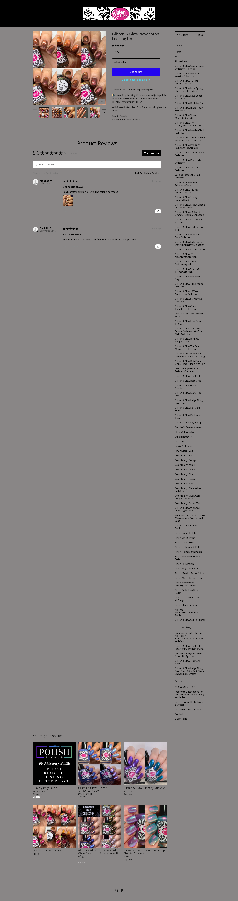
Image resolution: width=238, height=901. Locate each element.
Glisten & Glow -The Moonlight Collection (186, 255)
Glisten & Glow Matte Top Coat (188, 394)
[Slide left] (35, 112)
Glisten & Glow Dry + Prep (188, 422)
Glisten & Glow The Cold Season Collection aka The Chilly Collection (188, 331)
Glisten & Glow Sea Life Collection (186, 169)
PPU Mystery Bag (184, 450)
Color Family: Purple (185, 478)
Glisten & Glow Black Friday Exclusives (189, 109)
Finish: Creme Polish (185, 533)
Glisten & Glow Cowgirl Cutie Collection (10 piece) (189, 67)
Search (178, 56)
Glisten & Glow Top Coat (187, 376)
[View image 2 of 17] (57, 112)
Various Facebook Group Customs (188, 176)
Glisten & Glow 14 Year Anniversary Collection (186, 293)
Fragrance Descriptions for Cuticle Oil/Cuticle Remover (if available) (190, 694)
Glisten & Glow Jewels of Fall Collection (189, 131)
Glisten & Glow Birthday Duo (189, 103)
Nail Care (179, 441)
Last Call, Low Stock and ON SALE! (189, 315)
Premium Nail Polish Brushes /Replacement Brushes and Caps (190, 518)
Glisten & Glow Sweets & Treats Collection (187, 270)
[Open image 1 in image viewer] (69, 68)
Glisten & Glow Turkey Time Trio (189, 228)
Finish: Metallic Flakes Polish (189, 573)
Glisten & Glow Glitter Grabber (186, 387)
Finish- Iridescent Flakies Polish (187, 558)
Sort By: (138, 173)
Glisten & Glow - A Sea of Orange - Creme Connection (189, 213)
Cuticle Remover (183, 436)
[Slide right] (104, 112)
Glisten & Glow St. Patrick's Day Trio (188, 300)
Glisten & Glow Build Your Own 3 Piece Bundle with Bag (190, 362)
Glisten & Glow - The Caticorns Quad (185, 263)
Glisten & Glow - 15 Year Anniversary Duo (187, 191)
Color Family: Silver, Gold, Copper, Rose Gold (188, 497)
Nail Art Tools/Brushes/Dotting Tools (187, 612)
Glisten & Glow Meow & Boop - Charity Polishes (190, 206)
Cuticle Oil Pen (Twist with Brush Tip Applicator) (188, 655)
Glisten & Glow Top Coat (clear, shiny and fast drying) (189, 647)
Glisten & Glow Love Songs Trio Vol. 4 (188, 322)
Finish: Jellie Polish (184, 563)
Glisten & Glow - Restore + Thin (188, 662)
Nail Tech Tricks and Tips (188, 709)
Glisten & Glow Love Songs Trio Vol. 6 (188, 97)
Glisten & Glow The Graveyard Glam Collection (188, 124)
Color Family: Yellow (185, 464)
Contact (179, 714)
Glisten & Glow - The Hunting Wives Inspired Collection (190, 139)
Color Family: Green (185, 469)
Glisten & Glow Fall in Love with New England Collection (189, 243)
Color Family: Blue (184, 474)
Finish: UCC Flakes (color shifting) (187, 599)
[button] (79, 153)
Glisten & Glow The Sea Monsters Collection (187, 347)
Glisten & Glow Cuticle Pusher (190, 619)
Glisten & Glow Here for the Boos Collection (189, 236)
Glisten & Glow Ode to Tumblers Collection (186, 307)
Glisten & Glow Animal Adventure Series (186, 184)
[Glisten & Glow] (119, 13)
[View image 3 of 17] (69, 112)
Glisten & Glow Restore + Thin (187, 416)
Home (178, 51)
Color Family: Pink (184, 483)
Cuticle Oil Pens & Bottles (188, 427)
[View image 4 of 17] (82, 112)
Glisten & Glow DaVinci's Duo (190, 249)
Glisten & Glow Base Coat (188, 380)
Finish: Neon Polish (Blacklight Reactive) (185, 584)
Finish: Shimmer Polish (186, 605)
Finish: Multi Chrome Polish (189, 577)
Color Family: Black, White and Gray (188, 490)
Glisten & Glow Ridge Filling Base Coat (189, 402)
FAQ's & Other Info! (185, 687)
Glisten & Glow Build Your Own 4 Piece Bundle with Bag (190, 355)
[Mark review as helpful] (158, 211)
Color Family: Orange (185, 460)
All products (181, 61)
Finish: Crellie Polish (185, 537)
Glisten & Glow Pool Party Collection (188, 161)
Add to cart (136, 71)
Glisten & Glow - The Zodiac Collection (189, 285)
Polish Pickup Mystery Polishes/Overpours (186, 370)
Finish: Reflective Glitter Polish (187, 591)
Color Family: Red (183, 455)
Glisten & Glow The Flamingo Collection (190, 154)
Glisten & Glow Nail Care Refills (187, 409)
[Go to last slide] (36, 68)
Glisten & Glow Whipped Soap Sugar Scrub (187, 509)
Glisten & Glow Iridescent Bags (188, 278)
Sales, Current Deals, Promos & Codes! (190, 703)
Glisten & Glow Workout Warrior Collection (187, 75)
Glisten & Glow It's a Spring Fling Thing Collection (189, 90)
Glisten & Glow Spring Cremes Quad (186, 199)
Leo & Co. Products (184, 446)
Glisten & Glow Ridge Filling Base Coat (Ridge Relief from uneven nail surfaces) (189, 671)
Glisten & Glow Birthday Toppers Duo (187, 340)
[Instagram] (116, 891)
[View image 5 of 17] (95, 112)
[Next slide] (102, 68)
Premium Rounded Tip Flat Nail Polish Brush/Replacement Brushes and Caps (190, 637)
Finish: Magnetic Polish (186, 568)
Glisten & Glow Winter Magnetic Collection (186, 117)
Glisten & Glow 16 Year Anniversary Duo (186, 82)
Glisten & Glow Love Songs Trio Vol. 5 (188, 221)
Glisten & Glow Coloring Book (187, 527)
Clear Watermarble (184, 432)
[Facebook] (122, 891)
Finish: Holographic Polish (188, 551)
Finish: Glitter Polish (185, 542)
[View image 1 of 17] (44, 112)
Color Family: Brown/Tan (187, 503)
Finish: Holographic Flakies (188, 547)
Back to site (181, 718)
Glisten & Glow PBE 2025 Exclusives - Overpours (187, 146)
